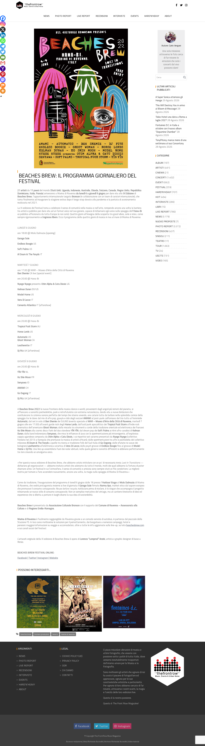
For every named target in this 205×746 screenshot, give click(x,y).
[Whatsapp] (3, 40)
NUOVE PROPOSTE (165, 221)
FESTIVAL (160, 187)
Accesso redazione (74, 741)
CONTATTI (67, 675)
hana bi (55, 634)
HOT (157, 197)
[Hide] (1, 96)
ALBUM (159, 163)
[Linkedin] (3, 35)
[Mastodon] (3, 80)
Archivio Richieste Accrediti (115, 741)
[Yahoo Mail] (3, 68)
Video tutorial (133, 741)
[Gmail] (3, 63)
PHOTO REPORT (63, 16)
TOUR (158, 246)
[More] (3, 91)
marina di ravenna (68, 634)
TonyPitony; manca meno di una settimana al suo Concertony (170, 141)
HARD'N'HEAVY (163, 192)
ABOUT (168, 16)
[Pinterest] (3, 74)
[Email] (3, 57)
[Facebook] (3, 18)
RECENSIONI (102, 16)
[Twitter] (3, 52)
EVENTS (135, 16)
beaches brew (26, 634)
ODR (64, 665)
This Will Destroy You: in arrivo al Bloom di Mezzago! (37, 615)
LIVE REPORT (83, 16)
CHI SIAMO (67, 670)
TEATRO (159, 241)
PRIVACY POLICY (70, 661)
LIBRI (158, 207)
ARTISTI (159, 168)
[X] (3, 29)
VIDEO (158, 260)
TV (156, 251)
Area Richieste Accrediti (93, 741)
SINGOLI (159, 236)
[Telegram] (3, 46)
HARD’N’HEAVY (151, 16)
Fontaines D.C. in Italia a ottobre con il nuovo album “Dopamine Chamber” (123, 611)
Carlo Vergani (63, 32)
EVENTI (159, 182)
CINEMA (159, 172)
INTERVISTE (119, 16)
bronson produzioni (41, 634)
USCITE (159, 256)
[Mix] (3, 85)
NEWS (47, 16)
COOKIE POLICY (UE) (72, 656)
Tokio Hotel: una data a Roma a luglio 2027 (79, 624)
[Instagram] (3, 24)
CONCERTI (160, 177)
